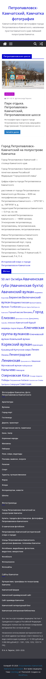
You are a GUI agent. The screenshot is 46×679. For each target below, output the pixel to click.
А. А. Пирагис (9, 650)
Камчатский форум (10, 590)
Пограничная (15, 380)
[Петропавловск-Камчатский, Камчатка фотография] (5, 44)
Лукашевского (26, 361)
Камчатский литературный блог (16, 605)
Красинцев (37, 345)
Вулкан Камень (35, 303)
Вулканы (6, 407)
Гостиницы (7, 417)
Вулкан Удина (26, 307)
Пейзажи (6, 448)
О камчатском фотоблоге (13, 526)
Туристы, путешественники (14, 474)
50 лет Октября (11, 279)
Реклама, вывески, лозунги (14, 459)
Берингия (15, 297)
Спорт (4, 469)
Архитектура (9, 94)
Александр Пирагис (24, 98)
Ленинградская (20, 354)
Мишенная (36, 361)
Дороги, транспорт (10, 423)
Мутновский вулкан (11, 365)
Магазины (6, 443)
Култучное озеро (22, 349)
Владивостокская (20, 302)
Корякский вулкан (16, 344)
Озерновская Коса (15, 375)
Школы (5, 495)
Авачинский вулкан (17, 291)
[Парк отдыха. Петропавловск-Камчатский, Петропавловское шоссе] (23, 75)
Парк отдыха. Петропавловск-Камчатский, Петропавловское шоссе (22, 109)
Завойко (4, 323)
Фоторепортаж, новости (12, 490)
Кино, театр (7, 433)
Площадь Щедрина (35, 376)
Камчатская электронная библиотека (18, 610)
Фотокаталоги (8, 562)
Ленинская (10, 360)
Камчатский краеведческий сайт (16, 595)
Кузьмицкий (7, 349)
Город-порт (7, 412)
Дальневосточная (22, 318)
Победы (5, 380)
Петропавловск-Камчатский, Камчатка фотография (23, 13)
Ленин (35, 349)
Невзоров (20, 370)
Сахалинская (33, 380)
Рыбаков (25, 380)
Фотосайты (7, 567)
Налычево (8, 370)
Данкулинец (34, 318)
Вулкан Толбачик (11, 306)
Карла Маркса (17, 328)
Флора (5, 485)
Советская (25, 384)
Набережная (27, 365)
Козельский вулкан (20, 339)
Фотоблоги (7, 556)
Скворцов (14, 384)
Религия (5, 464)
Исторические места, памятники (16, 428)
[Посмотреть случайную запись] (41, 44)
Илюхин (11, 322)
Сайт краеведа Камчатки (13, 600)
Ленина (4, 355)
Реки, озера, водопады (12, 454)
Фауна (4, 480)
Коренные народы (10, 438)
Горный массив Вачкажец (21, 312)
